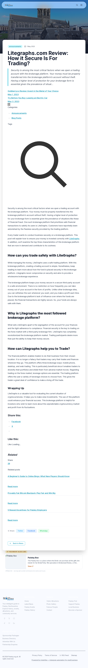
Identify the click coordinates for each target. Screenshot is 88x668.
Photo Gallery (51, 604)
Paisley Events (30, 607)
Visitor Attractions (53, 601)
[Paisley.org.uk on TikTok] (4, 623)
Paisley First (73, 601)
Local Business (74, 607)
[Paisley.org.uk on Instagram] (14, 618)
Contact (49, 610)
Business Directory (9, 638)
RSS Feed (65, 655)
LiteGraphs (74, 238)
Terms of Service (51, 655)
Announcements (19, 113)
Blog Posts (16, 118)
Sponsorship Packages (11, 635)
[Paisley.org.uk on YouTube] (9, 623)
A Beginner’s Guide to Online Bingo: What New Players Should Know (39, 476)
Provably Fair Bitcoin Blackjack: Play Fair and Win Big (31, 493)
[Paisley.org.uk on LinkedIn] (14, 623)
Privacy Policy (37, 655)
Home (27, 601)
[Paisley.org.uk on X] (9, 618)
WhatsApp (44, 531)
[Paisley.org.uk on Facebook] (4, 618)
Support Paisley (74, 604)
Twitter (20, 531)
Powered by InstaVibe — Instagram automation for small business (55, 660)
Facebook (31, 531)
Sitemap (74, 655)
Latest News (29, 604)
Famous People (52, 607)
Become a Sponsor (75, 610)
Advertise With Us (9, 641)
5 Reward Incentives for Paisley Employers (27, 510)
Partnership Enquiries (10, 644)
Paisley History (30, 610)
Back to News (18, 543)
